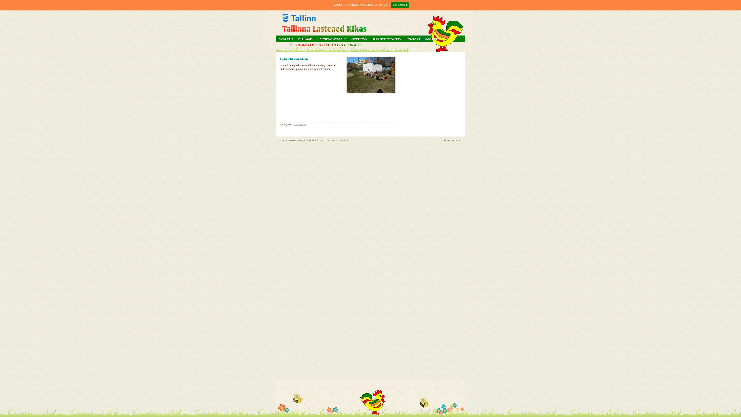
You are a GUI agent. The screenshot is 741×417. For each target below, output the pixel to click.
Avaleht (285, 39)
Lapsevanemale (332, 39)
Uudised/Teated (386, 39)
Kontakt (413, 39)
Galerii (431, 39)
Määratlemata (300, 124)
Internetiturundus (450, 140)
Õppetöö (359, 39)
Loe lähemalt (400, 5)
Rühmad (305, 39)
